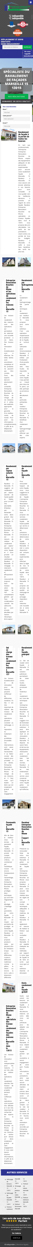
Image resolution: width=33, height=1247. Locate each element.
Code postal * (7, 116)
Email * (5, 123)
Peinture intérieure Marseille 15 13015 (25, 1202)
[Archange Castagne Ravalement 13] (16, 6)
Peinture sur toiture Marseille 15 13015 (25, 1189)
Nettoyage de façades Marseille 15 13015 (9, 1198)
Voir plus (16, 1238)
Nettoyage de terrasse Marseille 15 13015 (9, 1184)
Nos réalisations (16, 96)
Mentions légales (22, 1244)
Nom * (5, 109)
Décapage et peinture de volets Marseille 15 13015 (17, 1193)
